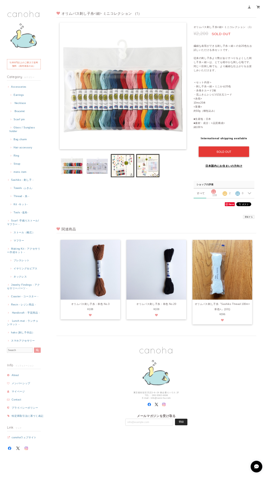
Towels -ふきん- (23, 188)
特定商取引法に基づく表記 (27, 415)
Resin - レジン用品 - (23, 304)
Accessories (18, 86)
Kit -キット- (21, 204)
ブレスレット (21, 260)
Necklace (20, 103)
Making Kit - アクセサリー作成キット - (23, 250)
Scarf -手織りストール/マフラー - (23, 222)
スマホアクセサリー (23, 340)
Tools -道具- (21, 212)
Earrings (19, 94)
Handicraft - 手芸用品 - (25, 312)
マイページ (18, 391)
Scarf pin (19, 119)
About (15, 375)
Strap (17, 163)
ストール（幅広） (24, 232)
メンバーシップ (21, 383)
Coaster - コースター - (24, 296)
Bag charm (20, 139)
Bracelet (19, 111)
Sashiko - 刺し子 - (22, 179)
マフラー (19, 240)
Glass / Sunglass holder (22, 129)
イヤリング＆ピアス (25, 268)
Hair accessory (23, 147)
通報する (249, 217)
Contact (16, 399)
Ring (16, 155)
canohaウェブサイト (24, 437)
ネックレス (20, 276)
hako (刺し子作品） (23, 332)
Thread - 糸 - (21, 196)
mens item (20, 171)
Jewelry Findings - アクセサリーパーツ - (23, 286)
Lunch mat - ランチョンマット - (22, 322)
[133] (213, 190)
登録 (181, 421)
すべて (201, 193)
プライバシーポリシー (25, 407)
